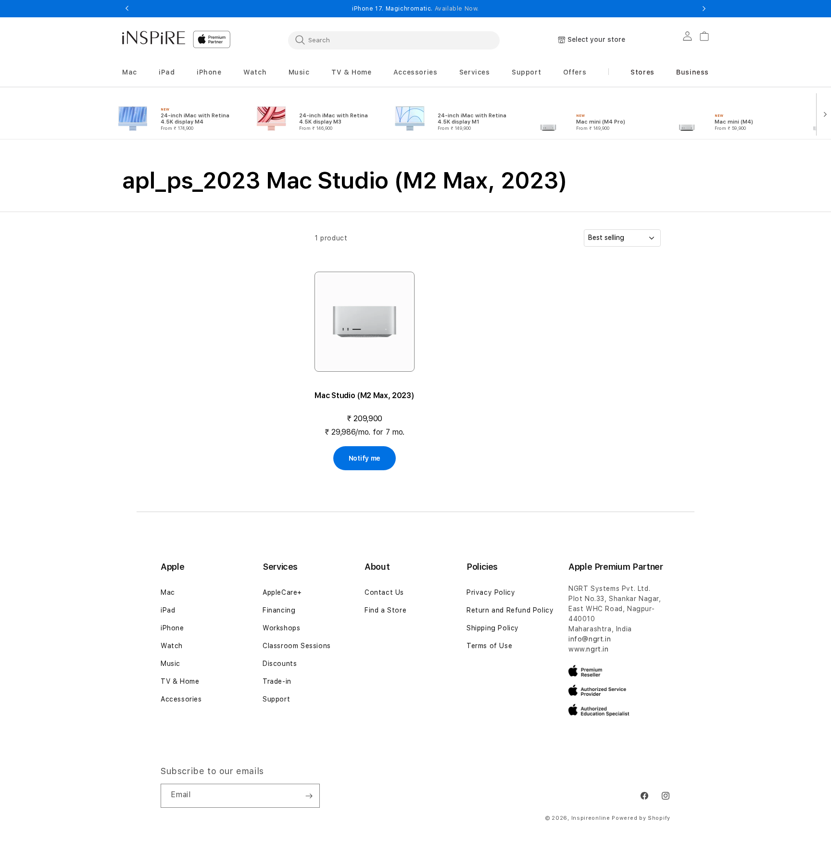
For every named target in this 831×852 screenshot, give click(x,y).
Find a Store (385, 610)
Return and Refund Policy (510, 610)
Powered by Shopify (641, 818)
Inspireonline (590, 818)
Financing (279, 610)
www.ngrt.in (588, 649)
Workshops (281, 628)
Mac (168, 592)
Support (276, 699)
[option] (174, 113)
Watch (172, 646)
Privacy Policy (490, 592)
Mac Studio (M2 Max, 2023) (364, 395)
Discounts (280, 663)
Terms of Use (489, 646)
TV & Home (180, 681)
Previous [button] (127, 8)
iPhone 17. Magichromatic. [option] (415, 8)
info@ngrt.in (589, 639)
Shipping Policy (492, 628)
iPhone (172, 628)
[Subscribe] (308, 796)
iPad (168, 610)
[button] (129, 72)
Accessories (181, 699)
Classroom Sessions (297, 646)
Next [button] (704, 8)
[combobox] (394, 40)
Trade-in (277, 681)
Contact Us (384, 592)
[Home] (153, 37)
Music (170, 663)
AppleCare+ (282, 592)
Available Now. (457, 8)
